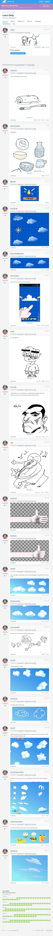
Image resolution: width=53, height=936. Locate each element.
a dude (12, 331)
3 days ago (47, 208)
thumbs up (13, 536)
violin (11, 442)
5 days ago (47, 275)
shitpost (47, 492)
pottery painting (15, 126)
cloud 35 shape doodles (17, 772)
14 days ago (47, 659)
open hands (13, 498)
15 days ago (47, 698)
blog (18, 930)
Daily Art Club (28, 73)
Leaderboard (38, 21)
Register (47, 1)
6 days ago (47, 330)
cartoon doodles (15, 627)
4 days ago (47, 253)
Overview (13, 21)
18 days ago (46, 821)
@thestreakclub (49, 930)
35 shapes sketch (15, 601)
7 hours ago (46, 69)
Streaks (4, 12)
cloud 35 (12, 568)
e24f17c (42, 930)
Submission (5, 21)
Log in (41, 1)
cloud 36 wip (13, 208)
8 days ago (47, 442)
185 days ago (46, 29)
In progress (13, 12)
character (39, 381)
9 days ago (47, 497)
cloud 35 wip (13, 698)
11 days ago (47, 568)
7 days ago (47, 386)
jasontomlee (20, 32)
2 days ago (47, 181)
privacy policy (14, 930)
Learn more (46, 6)
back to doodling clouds (17, 253)
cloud (43, 247)
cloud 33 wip (13, 851)
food (39, 120)
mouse (47, 47)
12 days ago (47, 600)
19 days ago (46, 850)
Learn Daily (8, 15)
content (38, 325)
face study (13, 387)
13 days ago (47, 626)
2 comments (13, 882)
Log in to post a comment (18, 53)
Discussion (29, 21)
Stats (14, 24)
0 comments (13, 47)
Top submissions (6, 24)
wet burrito (13, 70)
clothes (12, 30)
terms (10, 930)
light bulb (13, 181)
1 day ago (47, 125)
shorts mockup (14, 275)
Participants (20, 21)
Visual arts (8, 12)
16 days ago (46, 727)
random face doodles (16, 821)
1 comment (12, 595)
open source (38, 930)
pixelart (47, 120)
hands (43, 325)
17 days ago (47, 771)
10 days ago (46, 535)
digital (43, 47)
